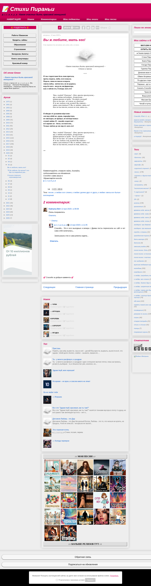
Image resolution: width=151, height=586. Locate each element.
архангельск (138, 206)
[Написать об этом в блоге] (55, 189)
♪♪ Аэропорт (55, 326)
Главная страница (85, 287)
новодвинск (138, 272)
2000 (8, 111)
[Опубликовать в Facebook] (59, 189)
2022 (8, 206)
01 (9, 156)
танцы (136, 328)
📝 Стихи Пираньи (28, 9)
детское (137, 243)
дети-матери (139, 239)
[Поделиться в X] (57, 189)
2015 (8, 138)
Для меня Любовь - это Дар (64, 419)
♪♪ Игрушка (55, 311)
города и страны (140, 232)
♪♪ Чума (53, 304)
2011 (8, 126)
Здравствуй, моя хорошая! (63, 370)
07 (9, 184)
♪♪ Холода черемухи (61, 441)
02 (9, 159)
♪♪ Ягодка (54, 333)
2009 (8, 120)
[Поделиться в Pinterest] (61, 189)
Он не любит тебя (50, 392)
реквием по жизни (140, 314)
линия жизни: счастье (142, 257)
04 (9, 162)
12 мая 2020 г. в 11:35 (78, 225)
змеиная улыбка (140, 246)
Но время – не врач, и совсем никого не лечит (71, 381)
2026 (8, 218)
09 (9, 190)
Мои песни (110, 19)
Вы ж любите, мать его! (16, 167)
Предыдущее (120, 287)
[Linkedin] (93, 27)
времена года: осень (141, 221)
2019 (8, 150)
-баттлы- (137, 157)
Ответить (52, 215)
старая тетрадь (140, 321)
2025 (8, 215)
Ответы (54, 221)
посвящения (138, 310)
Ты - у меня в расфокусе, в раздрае (67, 359)
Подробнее (69, 307)
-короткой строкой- (141, 168)
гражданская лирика (141, 236)
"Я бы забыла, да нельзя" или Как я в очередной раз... (18, 171)
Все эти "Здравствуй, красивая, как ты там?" (71, 408)
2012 (8, 129)
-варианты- (138, 161)
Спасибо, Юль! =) (140, 116)
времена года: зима (141, 214)
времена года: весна (141, 210)
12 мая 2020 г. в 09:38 (70, 209)
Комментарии (48, 19)
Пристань (56, 348)
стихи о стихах (140, 325)
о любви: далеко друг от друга (85, 192)
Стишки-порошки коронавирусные (14, 176)
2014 (8, 135)
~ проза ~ (137, 196)
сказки (136, 317)
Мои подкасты (71, 19)
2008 (8, 117)
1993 (8, 108)
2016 (8, 141)
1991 (8, 104)
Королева (54, 318)
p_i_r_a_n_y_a (49, 181)
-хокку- (136, 181)
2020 (8, 153)
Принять (90, 580)
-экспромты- (139, 185)
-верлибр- (137, 165)
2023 (8, 209)
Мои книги (92, 19)
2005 (8, 114)
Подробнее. (114, 576)
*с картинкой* (139, 192)
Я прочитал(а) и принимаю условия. (72, 580)
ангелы (136, 203)
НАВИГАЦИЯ (14, 19)
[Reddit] (88, 27)
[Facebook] (83, 27)
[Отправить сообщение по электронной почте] (48, 189)
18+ (135, 199)
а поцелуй (137, 136)
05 (9, 165)
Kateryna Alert (55, 209)
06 (9, 181)
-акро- (136, 154)
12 (9, 199)
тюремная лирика (141, 332)
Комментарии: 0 (56, 307)
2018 (8, 147)
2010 (8, 123)
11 (9, 196)
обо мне (137, 301)
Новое (30, 19)
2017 (8, 144)
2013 (8, 132)
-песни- (51, 192)
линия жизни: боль (141, 250)
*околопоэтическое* (141, 188)
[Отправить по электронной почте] (53, 189)
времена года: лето (141, 217)
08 (9, 187)
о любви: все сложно (63, 192)
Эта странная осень (61, 430)
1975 (8, 101)
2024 (8, 212)
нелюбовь (137, 268)
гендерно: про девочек (142, 225)
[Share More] (97, 27)
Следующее (49, 287)
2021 (8, 203)
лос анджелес (139, 261)
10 (9, 193)
